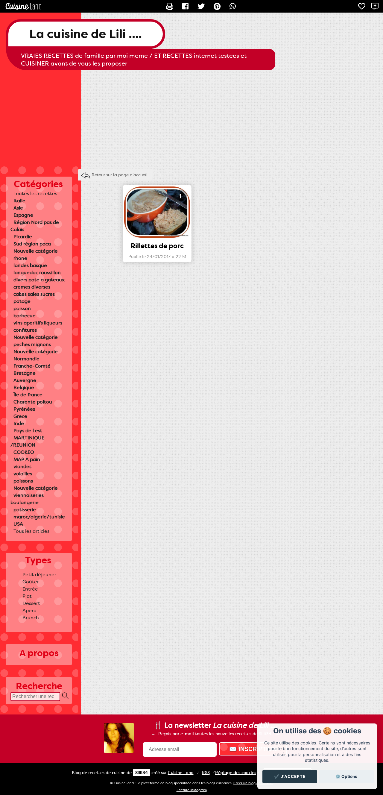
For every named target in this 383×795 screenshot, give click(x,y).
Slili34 (141, 772)
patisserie (24, 509)
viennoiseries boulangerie (27, 499)
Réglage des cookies (235, 772)
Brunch (30, 618)
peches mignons (32, 344)
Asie (18, 208)
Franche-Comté (32, 366)
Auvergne (24, 380)
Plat (27, 596)
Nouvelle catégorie (35, 251)
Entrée (30, 589)
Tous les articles (31, 531)
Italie (19, 201)
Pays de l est (27, 430)
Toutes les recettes (35, 193)
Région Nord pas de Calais (34, 226)
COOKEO (23, 452)
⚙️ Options (346, 776)
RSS (206, 772)
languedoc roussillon (37, 272)
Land (181, 772)
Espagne (23, 215)
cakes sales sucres (34, 294)
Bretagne (24, 373)
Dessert (31, 603)
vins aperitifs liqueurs (37, 323)
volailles (22, 474)
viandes (22, 466)
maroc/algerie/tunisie (39, 517)
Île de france (27, 395)
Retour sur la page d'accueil (120, 174)
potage (22, 301)
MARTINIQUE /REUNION (27, 441)
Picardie (22, 236)
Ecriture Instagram (192, 790)
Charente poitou (32, 402)
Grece (20, 416)
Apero (29, 610)
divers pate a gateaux (39, 280)
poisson (22, 308)
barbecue (24, 315)
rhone (20, 258)
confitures (25, 330)
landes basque (30, 265)
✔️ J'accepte (290, 776)
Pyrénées (24, 409)
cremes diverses (31, 287)
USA (18, 524)
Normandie (26, 359)
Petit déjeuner (39, 574)
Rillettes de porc (157, 246)
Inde (18, 423)
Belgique (23, 387)
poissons (23, 481)
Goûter (30, 582)
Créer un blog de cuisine (253, 783)
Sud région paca (32, 244)
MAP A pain (26, 459)
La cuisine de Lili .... (85, 34)
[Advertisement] (191, 118)
